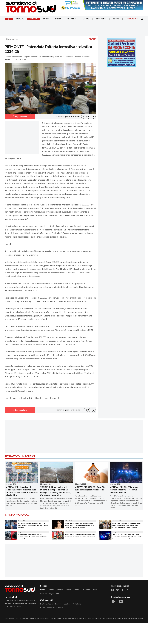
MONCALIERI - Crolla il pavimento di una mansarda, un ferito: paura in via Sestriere (80, 536)
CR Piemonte (101, 19)
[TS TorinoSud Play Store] (113, 601)
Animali (86, 19)
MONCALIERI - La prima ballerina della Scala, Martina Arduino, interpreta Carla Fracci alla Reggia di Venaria (79, 525)
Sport (95, 589)
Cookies (67, 604)
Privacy (58, 604)
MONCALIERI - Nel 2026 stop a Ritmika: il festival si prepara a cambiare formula (124, 490)
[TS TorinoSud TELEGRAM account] (127, 590)
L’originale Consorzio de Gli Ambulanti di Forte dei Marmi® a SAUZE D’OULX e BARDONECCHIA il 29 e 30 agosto (127, 525)
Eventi (46, 19)
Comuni (116, 19)
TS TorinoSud (23, 618)
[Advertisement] (121, 85)
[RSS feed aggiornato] (112, 590)
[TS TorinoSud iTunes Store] (121, 601)
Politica (33, 19)
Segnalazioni (131, 19)
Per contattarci (46, 604)
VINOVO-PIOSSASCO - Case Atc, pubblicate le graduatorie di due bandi (90, 490)
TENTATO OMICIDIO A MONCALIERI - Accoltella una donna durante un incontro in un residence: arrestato (127, 537)
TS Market (71, 19)
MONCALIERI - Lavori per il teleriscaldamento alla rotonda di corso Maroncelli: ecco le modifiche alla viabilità (22, 491)
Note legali (77, 604)
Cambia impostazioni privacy (51, 608)
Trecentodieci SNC (42, 618)
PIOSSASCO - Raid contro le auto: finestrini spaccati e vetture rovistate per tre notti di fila (32, 537)
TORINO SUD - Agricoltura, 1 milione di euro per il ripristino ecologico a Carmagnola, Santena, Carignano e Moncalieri (55, 491)
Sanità (58, 19)
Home (42, 589)
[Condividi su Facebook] (83, 117)
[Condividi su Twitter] (88, 117)
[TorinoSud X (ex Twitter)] (117, 590)
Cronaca (20, 19)
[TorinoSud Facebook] (122, 590)
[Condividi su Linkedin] (94, 117)
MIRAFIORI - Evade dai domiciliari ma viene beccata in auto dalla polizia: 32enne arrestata (33, 525)
